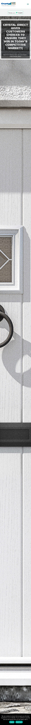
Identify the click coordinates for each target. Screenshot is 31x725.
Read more (19, 722)
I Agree (12, 722)
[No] (29, 719)
